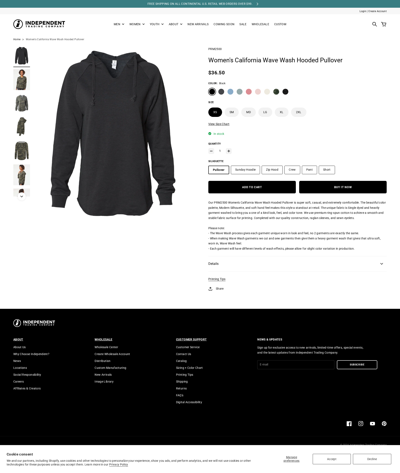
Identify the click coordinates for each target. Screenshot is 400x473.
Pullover (219, 169)
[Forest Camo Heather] (276, 92)
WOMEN (135, 24)
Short (327, 169)
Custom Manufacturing (110, 367)
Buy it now (343, 187)
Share (220, 288)
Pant (309, 169)
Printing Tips (217, 279)
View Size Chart (218, 124)
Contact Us (183, 354)
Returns (181, 388)
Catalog (181, 361)
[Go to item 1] (21, 56)
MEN (117, 24)
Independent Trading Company (368, 444)
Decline (372, 459)
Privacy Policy (118, 464)
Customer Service (188, 347)
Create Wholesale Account (112, 354)
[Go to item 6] (21, 174)
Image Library (104, 381)
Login (363, 11)
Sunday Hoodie (245, 169)
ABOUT (174, 24)
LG (265, 112)
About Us (19, 347)
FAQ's (180, 395)
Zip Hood (272, 169)
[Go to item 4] (21, 126)
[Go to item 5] (21, 150)
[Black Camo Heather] (285, 92)
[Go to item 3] (21, 103)
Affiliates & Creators (27, 388)
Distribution (102, 361)
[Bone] (267, 92)
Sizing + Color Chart (189, 367)
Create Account (377, 11)
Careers (18, 381)
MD (248, 112)
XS (215, 112)
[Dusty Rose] (249, 92)
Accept (331, 459)
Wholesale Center (106, 347)
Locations (20, 367)
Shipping (182, 381)
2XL (298, 112)
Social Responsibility (27, 374)
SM (232, 112)
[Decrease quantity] (211, 151)
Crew (292, 169)
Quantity (214, 143)
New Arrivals (103, 374)
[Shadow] (221, 92)
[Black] (212, 92)
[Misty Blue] (230, 92)
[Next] (22, 196)
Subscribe (357, 364)
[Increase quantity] (229, 151)
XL (282, 112)
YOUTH (155, 24)
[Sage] (239, 92)
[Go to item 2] (21, 79)
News (17, 361)
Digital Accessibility (189, 402)
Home (16, 39)
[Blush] (258, 92)
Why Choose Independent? (31, 354)
